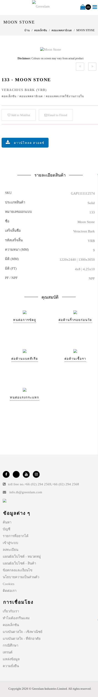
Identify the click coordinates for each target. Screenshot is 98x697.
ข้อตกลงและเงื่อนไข (17, 570)
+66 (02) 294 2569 (37, 484)
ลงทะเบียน (10, 549)
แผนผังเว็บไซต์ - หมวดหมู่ (22, 556)
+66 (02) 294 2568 (65, 484)
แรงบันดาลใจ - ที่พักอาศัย (22, 638)
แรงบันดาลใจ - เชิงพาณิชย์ (22, 632)
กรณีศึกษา (10, 645)
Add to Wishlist (20, 115)
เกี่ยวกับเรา (11, 611)
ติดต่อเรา (9, 591)
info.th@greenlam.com (25, 492)
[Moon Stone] (50, 49)
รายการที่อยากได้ (15, 536)
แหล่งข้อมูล (11, 659)
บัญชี (6, 529)
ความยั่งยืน (11, 666)
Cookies (8, 584)
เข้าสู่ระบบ (10, 543)
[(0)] (82, 7)
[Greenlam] (41, 6)
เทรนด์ (8, 652)
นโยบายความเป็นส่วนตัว (21, 577)
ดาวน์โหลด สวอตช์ (29, 143)
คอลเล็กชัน (11, 625)
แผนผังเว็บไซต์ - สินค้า (19, 563)
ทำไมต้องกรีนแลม (16, 618)
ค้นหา (7, 522)
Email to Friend (57, 115)
